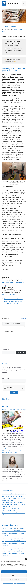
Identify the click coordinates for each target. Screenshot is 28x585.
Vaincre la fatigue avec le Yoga (13, 301)
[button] (26, 559)
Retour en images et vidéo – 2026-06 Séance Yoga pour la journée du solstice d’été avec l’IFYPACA (13, 498)
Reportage (20, 299)
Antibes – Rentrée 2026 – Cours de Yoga (14, 409)
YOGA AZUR (13, 4)
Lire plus (4, 448)
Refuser (14, 575)
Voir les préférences (14, 579)
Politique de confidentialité (8, 583)
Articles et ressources (10, 299)
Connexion (23, 318)
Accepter (14, 571)
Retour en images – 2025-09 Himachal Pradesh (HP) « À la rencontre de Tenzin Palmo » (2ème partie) (13, 504)
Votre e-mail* (6, 378)
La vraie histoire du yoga (11, 303)
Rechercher (5, 349)
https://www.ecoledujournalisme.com (13, 282)
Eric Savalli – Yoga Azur (9, 294)
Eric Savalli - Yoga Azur (9, 528)
